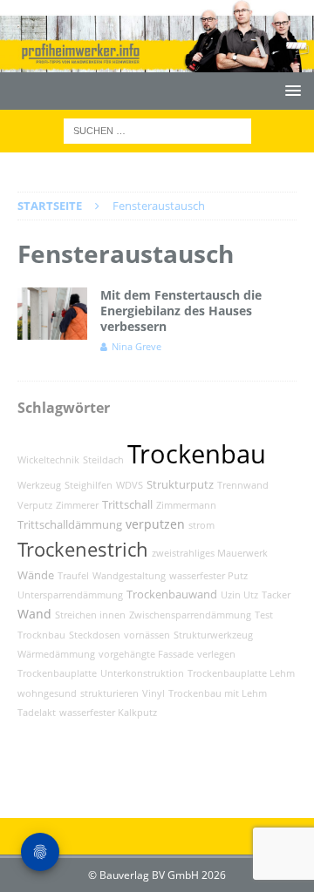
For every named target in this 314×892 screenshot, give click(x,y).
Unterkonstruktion (142, 673)
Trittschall (127, 504)
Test (264, 615)
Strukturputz (180, 484)
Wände (35, 575)
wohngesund (47, 693)
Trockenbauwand (171, 594)
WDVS (129, 485)
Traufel (73, 576)
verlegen (216, 654)
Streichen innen (90, 615)
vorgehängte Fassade (146, 654)
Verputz (34, 505)
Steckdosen (94, 635)
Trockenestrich (82, 549)
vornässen (147, 635)
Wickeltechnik (48, 460)
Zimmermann (186, 505)
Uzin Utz (239, 595)
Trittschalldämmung (69, 524)
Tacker (276, 595)
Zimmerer (77, 505)
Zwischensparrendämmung (190, 615)
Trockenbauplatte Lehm (241, 673)
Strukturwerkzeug (213, 635)
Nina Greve (136, 346)
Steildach (103, 460)
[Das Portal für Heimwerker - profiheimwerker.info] (157, 62)
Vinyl (153, 693)
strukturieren (109, 693)
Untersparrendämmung (70, 595)
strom (201, 525)
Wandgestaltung (129, 576)
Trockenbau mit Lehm (217, 693)
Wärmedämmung (56, 654)
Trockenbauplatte (57, 673)
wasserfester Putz (208, 576)
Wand (34, 613)
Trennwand (243, 485)
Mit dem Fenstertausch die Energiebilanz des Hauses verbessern (181, 310)
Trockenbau (196, 453)
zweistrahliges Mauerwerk (210, 553)
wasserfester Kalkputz (108, 712)
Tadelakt (36, 712)
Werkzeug (39, 485)
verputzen (155, 524)
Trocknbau (41, 635)
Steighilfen (89, 485)
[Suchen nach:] (157, 130)
